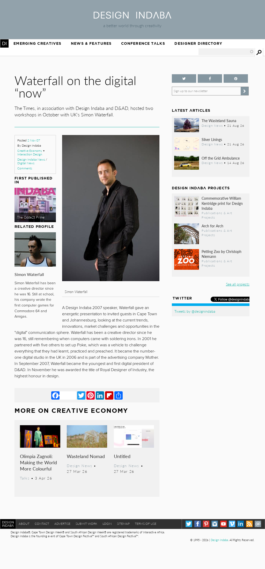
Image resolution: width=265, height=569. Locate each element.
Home (4, 43)
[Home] (132, 17)
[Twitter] (81, 395)
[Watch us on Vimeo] (232, 524)
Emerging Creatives (37, 43)
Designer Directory (198, 43)
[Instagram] (214, 524)
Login (107, 523)
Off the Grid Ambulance (221, 158)
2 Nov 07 (33, 140)
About (24, 523)
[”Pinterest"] (236, 78)
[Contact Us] (258, 524)
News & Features (91, 43)
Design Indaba (219, 540)
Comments (24, 168)
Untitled (122, 456)
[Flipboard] (109, 395)
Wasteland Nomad (86, 456)
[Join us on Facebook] (210, 78)
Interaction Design (29, 154)
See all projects (237, 284)
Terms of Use (145, 523)
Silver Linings (212, 139)
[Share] (118, 395)
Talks (25, 478)
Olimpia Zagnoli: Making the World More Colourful (38, 462)
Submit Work (86, 523)
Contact (42, 523)
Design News (79, 465)
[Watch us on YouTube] (223, 524)
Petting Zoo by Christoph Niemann (221, 254)
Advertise (62, 523)
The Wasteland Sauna (219, 120)
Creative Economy (29, 150)
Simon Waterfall (29, 274)
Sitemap (123, 523)
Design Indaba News (31, 159)
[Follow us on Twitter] (184, 78)
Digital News (25, 163)
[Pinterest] (90, 395)
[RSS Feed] (249, 524)
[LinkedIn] (100, 395)
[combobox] (226, 51)
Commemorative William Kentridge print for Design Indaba (222, 203)
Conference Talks (143, 43)
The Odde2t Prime (31, 217)
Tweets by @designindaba (194, 311)
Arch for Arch (212, 225)
